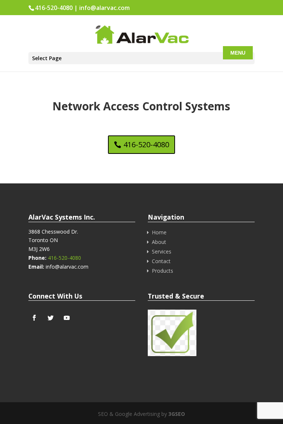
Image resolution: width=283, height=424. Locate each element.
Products (162, 270)
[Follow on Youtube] (67, 318)
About (159, 241)
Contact (161, 261)
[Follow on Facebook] (34, 318)
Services (161, 251)
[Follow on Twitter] (50, 318)
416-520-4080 (54, 8)
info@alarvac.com (104, 8)
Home (159, 232)
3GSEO (176, 413)
